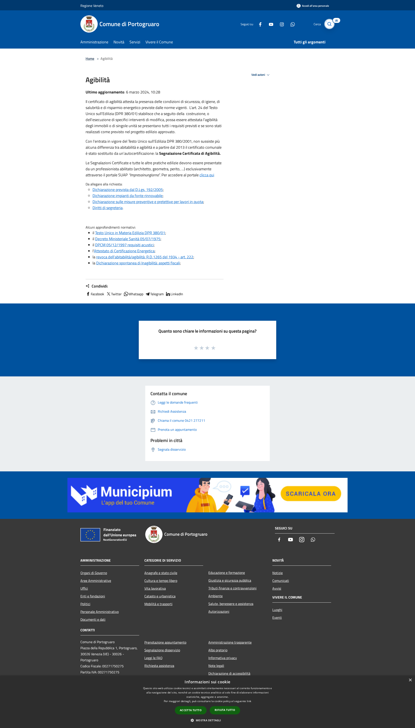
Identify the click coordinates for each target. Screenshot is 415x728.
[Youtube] (269, 24)
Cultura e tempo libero (160, 580)
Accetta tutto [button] (191, 710)
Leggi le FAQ (153, 657)
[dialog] (207, 702)
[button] (207, 720)
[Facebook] (258, 24)
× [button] (410, 680)
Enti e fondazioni (92, 596)
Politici (85, 603)
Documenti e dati (92, 619)
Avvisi (276, 588)
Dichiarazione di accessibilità (229, 673)
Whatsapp (136, 294)
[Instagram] (280, 24)
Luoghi (277, 609)
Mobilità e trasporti (158, 603)
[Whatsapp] (291, 24)
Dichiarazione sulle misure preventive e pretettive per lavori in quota (148, 202)
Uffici (84, 588)
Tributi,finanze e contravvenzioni (232, 588)
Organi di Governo (93, 572)
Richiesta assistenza (159, 665)
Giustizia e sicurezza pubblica (229, 580)
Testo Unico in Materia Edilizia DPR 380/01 (130, 233)
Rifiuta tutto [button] (225, 710)
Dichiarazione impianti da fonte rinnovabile (128, 196)
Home (90, 58)
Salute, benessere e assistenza (230, 603)
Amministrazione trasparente (230, 642)
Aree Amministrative (95, 580)
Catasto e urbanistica (160, 596)
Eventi (277, 617)
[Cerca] (329, 24)
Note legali (216, 665)
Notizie (277, 572)
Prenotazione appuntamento (165, 642)
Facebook (97, 294)
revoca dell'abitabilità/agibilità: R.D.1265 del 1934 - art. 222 (144, 257)
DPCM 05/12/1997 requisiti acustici (124, 245)
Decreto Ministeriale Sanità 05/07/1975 (127, 239)
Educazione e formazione (226, 572)
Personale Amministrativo (99, 611)
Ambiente (215, 596)
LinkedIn (177, 294)
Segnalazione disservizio (162, 650)
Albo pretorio (217, 650)
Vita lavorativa (155, 588)
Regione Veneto (91, 5)
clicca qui (207, 175)
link (249, 701)
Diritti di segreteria (108, 208)
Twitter (116, 294)
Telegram (157, 294)
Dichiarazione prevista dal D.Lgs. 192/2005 (128, 190)
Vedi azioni (258, 74)
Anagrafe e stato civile (160, 572)
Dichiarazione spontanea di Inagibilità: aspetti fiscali (138, 263)
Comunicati (280, 580)
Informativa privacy (222, 657)
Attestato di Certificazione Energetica (124, 251)
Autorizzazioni (218, 611)
